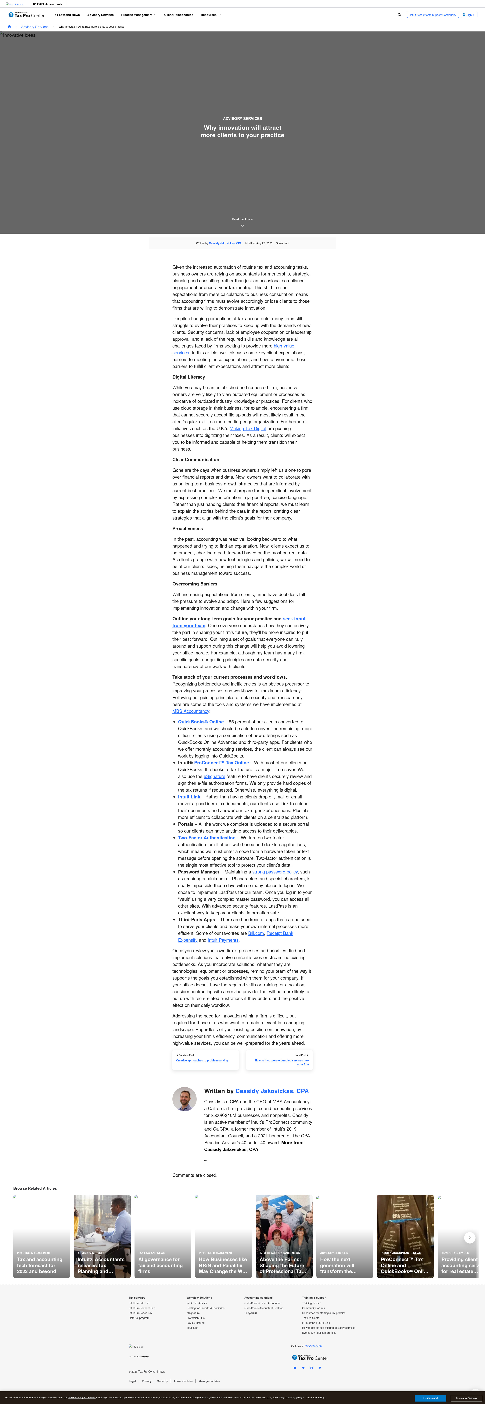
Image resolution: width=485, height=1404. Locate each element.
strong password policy (275, 871)
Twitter (303, 1368)
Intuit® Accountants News (280, 1253)
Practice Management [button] (136, 15)
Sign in (470, 15)
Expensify (188, 939)
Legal (132, 1381)
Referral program (139, 1318)
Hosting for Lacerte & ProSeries (206, 1308)
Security (162, 1381)
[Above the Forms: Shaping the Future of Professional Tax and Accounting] (284, 1236)
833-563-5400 (313, 1346)
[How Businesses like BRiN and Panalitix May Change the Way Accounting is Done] (223, 1236)
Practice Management (34, 1253)
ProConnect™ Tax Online (221, 762)
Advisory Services (100, 15)
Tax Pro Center (311, 1318)
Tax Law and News (66, 15)
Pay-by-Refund (196, 1323)
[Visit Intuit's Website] (14, 3)
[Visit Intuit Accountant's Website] (47, 3)
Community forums (313, 1308)
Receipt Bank (280, 933)
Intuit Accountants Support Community (433, 15)
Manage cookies (209, 1381)
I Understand (430, 1398)
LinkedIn (319, 1368)
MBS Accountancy (190, 710)
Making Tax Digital (248, 428)
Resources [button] (209, 15)
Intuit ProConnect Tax (142, 1308)
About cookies (183, 1381)
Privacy (146, 1381)
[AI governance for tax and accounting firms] (163, 1236)
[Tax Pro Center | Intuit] (9, 27)
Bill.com (256, 933)
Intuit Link (192, 1328)
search (399, 15)
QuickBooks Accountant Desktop (263, 1308)
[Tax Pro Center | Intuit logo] (26, 14)
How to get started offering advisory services (328, 1328)
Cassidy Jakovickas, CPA (225, 243)
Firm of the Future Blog (316, 1323)
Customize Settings (466, 1398)
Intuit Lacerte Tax (139, 1303)
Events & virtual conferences (319, 1332)
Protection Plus (196, 1318)
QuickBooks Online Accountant (262, 1303)
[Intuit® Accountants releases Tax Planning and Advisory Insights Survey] (102, 1236)
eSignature (214, 776)
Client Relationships (178, 15)
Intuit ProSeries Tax (140, 1313)
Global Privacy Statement (81, 1397)
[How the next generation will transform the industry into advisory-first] (344, 1236)
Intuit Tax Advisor (197, 1303)
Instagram (311, 1368)
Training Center (311, 1303)
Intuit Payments (223, 939)
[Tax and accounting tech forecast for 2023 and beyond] (41, 1236)
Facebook (294, 1368)
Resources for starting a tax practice (324, 1313)
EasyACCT (250, 1313)
